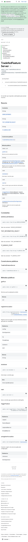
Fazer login (23, 1)
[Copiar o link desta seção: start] (5, 389)
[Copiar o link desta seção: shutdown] (8, 364)
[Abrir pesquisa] (16, 1)
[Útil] (7, 42)
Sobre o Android (4, 534)
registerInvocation (7, 161)
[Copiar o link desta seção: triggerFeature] (11, 404)
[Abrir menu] (2, 1)
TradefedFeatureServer (8, 139)
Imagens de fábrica (5, 493)
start (3, 183)
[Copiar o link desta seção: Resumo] (8, 103)
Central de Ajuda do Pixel (6, 521)
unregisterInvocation (7, 201)
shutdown (4, 174)
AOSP (2, 39)
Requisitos (3, 487)
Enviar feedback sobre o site (14, 536)
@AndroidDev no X (5, 503)
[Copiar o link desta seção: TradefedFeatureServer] (16, 265)
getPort (4, 151)
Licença (25, 534)
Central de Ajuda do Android (7, 519)
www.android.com (5, 523)
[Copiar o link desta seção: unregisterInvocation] (15, 436)
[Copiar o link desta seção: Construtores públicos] (19, 261)
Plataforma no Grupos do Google (8, 509)
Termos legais (19, 534)
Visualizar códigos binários (6, 491)
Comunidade (12, 534)
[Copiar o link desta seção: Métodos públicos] (16, 278)
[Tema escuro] (26, 221)
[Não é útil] (9, 42)
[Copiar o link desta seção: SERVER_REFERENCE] (15, 217)
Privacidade (4, 536)
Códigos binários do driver (6, 495)
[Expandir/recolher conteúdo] (9, 45)
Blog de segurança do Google (7, 507)
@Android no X (4, 501)
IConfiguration (17, 161)
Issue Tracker (3, 529)
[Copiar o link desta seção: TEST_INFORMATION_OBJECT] (20, 231)
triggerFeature (6, 192)
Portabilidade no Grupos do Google (8, 513)
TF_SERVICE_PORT (6, 130)
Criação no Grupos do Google (7, 511)
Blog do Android (4, 505)
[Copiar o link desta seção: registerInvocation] (13, 307)
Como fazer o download (6, 489)
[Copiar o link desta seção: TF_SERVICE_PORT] (13, 245)
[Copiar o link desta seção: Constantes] (11, 213)
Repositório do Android (5, 485)
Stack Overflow (4, 527)
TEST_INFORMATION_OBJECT (8, 122)
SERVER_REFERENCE (6, 114)
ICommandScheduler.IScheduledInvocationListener (13, 163)
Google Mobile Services (6, 525)
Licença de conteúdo (15, 475)
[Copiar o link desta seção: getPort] (7, 282)
